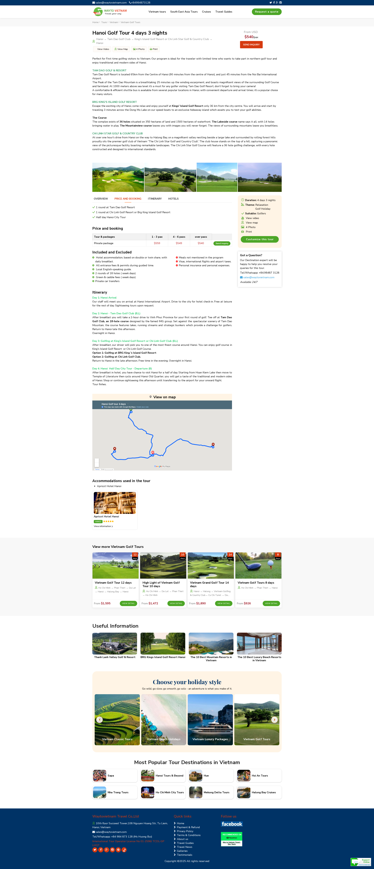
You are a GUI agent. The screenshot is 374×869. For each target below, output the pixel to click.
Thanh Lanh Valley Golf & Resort (114, 657)
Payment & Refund (188, 827)
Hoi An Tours (260, 775)
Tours (104, 22)
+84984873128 (140, 2)
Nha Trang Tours (118, 792)
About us (182, 839)
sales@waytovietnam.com (111, 2)
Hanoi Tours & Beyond (169, 775)
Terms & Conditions (189, 835)
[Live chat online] (361, 862)
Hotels (173, 198)
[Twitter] (271, 2)
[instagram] (280, 2)
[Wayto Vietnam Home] (109, 11)
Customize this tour (260, 239)
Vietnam (114, 22)
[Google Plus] (277, 2)
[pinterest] (118, 849)
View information (102, 526)
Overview (101, 198)
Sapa (111, 775)
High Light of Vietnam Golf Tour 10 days (161, 584)
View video (103, 49)
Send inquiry (251, 44)
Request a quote (266, 11)
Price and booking (128, 198)
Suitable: (250, 213)
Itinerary (155, 198)
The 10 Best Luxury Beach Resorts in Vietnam (259, 658)
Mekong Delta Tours (216, 792)
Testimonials (184, 855)
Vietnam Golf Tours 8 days (256, 583)
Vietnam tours (157, 11)
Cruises (206, 11)
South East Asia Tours (184, 11)
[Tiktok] (124, 849)
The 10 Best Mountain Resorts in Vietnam (211, 658)
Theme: (250, 205)
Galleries (182, 851)
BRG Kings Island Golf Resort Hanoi (163, 657)
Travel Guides (223, 11)
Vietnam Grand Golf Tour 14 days (209, 584)
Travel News (184, 847)
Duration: (251, 200)
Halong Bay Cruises (264, 792)
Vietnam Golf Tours (130, 22)
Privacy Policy (185, 831)
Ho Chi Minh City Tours (170, 792)
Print (155, 49)
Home (95, 22)
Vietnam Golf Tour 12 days (113, 583)
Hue (206, 775)
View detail (128, 603)
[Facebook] (274, 2)
